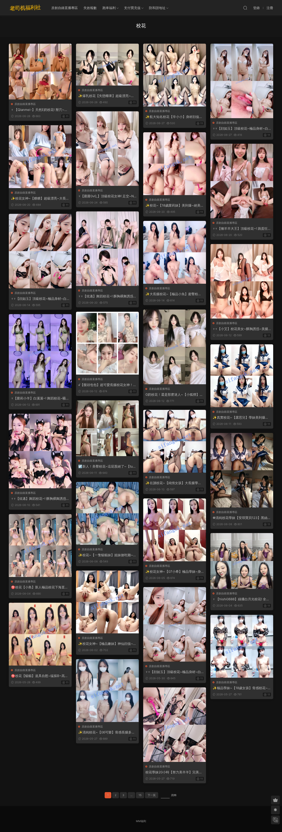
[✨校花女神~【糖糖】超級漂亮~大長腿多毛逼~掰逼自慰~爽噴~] (40, 156)
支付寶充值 (132, 8)
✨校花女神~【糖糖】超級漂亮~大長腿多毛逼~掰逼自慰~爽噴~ (40, 198)
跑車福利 (109, 8)
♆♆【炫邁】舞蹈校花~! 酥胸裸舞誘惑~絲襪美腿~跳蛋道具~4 (106, 296)
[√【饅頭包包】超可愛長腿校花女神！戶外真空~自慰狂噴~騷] (107, 343)
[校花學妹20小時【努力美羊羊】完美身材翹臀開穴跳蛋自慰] (174, 724)
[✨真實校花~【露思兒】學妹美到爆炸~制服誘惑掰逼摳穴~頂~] (241, 375)
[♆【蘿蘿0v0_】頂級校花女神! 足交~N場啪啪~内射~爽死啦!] (107, 148)
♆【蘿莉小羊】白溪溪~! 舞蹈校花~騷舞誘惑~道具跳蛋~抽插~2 (40, 398)
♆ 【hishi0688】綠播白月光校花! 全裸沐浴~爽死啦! (241, 599)
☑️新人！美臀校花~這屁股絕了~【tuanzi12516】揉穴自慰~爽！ (107, 466)
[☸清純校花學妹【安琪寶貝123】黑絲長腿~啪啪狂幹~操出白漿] (241, 470)
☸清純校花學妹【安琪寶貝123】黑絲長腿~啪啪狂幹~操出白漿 (242, 518)
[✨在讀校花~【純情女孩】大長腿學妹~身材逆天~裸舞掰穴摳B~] (174, 441)
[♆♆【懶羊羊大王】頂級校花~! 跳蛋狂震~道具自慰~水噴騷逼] (241, 181)
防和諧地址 (157, 8)
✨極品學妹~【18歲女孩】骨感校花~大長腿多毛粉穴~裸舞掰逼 (242, 688)
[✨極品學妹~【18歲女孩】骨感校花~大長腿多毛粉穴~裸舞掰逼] (241, 646)
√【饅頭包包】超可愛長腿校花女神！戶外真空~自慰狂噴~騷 (107, 385)
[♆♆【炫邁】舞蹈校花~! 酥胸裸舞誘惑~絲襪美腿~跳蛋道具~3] (40, 451)
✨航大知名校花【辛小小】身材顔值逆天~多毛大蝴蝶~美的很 (173, 117)
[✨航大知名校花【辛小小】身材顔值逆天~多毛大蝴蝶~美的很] (174, 75)
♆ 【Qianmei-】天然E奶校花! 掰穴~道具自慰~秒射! (39, 110)
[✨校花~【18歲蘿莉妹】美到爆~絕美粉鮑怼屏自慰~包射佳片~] (174, 163)
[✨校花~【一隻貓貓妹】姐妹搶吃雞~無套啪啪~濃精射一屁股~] (107, 513)
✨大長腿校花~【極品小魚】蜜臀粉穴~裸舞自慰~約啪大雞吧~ (174, 294)
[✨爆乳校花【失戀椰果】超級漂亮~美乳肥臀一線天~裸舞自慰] (107, 65)
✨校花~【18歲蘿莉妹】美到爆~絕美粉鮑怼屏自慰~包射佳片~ (174, 205)
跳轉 (173, 795)
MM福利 (141, 821)
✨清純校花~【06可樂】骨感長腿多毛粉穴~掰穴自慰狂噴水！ (106, 732)
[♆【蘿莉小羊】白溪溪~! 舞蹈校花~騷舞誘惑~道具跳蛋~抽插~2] (40, 351)
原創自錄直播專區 (64, 8)
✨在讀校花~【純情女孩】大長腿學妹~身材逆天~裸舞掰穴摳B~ (174, 483)
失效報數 (90, 8)
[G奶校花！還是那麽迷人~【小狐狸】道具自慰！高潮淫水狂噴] (174, 347)
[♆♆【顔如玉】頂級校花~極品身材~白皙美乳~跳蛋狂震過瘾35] (241, 81)
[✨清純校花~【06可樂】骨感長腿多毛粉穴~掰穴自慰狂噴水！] (107, 690)
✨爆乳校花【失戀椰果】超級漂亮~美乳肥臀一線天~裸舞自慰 (106, 96)
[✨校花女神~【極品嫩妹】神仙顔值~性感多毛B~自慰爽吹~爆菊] (107, 602)
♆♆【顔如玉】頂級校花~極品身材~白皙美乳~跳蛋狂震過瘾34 (39, 299)
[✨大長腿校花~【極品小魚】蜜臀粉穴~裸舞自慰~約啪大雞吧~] (174, 252)
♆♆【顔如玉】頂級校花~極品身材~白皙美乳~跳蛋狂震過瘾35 (240, 128)
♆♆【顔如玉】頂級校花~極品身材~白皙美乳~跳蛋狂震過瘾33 (173, 672)
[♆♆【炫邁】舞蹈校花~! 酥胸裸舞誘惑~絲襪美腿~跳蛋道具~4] (107, 248)
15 (140, 795)
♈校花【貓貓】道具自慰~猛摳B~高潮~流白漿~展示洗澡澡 (39, 676)
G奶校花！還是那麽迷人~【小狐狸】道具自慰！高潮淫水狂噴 (174, 394)
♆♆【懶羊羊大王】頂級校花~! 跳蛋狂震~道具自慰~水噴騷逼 (242, 228)
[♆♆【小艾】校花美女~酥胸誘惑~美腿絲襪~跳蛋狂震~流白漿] (241, 281)
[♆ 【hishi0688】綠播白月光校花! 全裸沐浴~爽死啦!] (241, 561)
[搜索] (245, 7)
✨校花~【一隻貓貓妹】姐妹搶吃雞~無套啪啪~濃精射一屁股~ (107, 555)
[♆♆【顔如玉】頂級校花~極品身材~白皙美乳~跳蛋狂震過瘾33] (174, 624)
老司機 (25, 7)
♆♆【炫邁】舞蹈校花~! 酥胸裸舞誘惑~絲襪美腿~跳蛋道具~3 (39, 498)
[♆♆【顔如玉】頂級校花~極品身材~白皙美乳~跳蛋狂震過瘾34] (40, 251)
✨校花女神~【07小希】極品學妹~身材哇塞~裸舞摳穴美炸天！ (173, 571)
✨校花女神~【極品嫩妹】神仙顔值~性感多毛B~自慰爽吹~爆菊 (107, 644)
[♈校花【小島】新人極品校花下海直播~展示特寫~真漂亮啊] (40, 545)
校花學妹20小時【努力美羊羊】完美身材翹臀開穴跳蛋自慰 (173, 772)
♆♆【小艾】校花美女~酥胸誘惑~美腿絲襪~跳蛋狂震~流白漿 (240, 329)
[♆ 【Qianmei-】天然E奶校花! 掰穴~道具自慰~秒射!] (40, 71)
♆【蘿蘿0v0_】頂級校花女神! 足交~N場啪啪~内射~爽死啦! (106, 196)
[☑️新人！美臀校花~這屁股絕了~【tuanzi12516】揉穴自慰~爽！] (107, 428)
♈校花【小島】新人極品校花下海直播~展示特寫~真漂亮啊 (39, 587)
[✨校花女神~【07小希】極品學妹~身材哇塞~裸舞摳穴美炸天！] (174, 529)
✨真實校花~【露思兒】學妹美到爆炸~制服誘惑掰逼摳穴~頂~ (242, 417)
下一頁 (152, 795)
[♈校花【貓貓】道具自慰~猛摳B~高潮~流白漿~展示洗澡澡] (40, 634)
